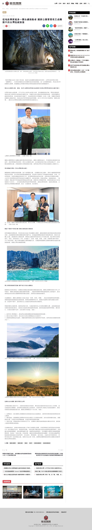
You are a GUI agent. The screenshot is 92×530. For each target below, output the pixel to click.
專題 (76, 3)
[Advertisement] (79, 84)
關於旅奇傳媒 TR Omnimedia (35, 512)
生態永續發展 (37, 443)
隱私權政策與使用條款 (52, 512)
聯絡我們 (63, 512)
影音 (85, 3)
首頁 (3, 8)
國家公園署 (13, 443)
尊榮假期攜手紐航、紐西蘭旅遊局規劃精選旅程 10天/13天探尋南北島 (17, 454)
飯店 (68, 3)
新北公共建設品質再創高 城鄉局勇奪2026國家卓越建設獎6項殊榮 (21, 474)
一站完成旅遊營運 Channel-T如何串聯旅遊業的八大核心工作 (20, 471)
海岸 (31, 443)
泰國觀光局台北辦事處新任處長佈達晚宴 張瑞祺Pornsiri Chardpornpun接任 (25, 468)
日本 (60, 3)
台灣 (56, 3)
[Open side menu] (3, 3)
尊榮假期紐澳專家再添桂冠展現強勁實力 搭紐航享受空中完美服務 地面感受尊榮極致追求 (49, 454)
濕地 (26, 443)
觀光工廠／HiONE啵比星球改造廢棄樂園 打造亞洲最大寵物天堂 (52, 471)
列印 (60, 26)
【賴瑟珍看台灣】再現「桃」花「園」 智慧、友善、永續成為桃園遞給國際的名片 (57, 474)
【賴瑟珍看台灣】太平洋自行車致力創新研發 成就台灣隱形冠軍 (52, 468)
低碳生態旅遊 (46, 443)
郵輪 (72, 3)
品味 (81, 3)
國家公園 (20, 443)
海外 (64, 3)
